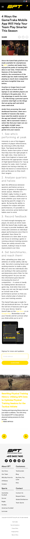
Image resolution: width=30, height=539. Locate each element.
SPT (5, 65)
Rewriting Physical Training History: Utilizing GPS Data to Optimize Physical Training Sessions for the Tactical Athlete (15, 400)
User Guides (15, 522)
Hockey (4, 504)
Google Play (6, 313)
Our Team (5, 474)
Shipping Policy (15, 531)
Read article (8, 421)
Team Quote (20, 502)
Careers (4, 484)
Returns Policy (15, 535)
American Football (7, 508)
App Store (20, 311)
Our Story (5, 471)
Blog (17, 474)
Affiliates (5, 480)
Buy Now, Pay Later (20, 478)
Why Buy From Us (7, 477)
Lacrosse (4, 511)
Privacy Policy (15, 528)
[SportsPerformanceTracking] (15, 6)
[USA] (26, 2)
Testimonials (20, 471)
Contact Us (19, 493)
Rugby (4, 501)
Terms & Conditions (15, 525)
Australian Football (5, 494)
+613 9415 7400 (15, 456)
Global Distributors (22, 499)
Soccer (4, 498)
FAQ (17, 482)
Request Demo (20, 496)
